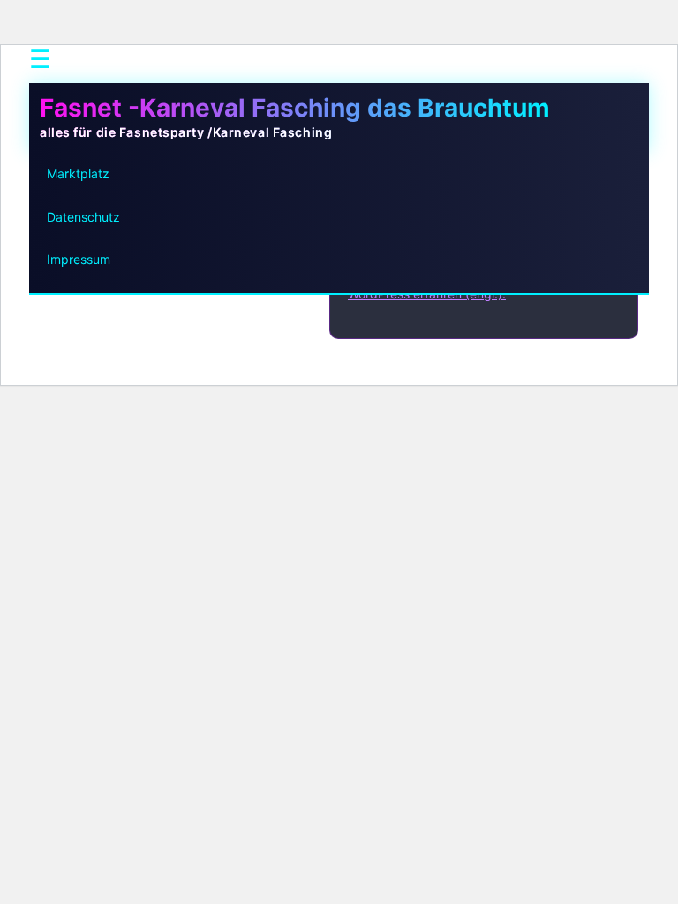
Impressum (78, 259)
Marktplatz (78, 173)
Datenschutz (83, 216)
